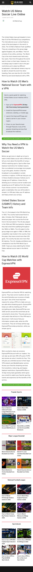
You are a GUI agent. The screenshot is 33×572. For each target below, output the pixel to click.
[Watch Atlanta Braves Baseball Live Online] (9, 445)
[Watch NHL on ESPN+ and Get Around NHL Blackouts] (24, 419)
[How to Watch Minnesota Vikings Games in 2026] (24, 507)
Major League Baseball (16, 436)
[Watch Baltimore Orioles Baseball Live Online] (9, 463)
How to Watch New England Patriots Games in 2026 (23, 497)
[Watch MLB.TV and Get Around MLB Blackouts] (9, 419)
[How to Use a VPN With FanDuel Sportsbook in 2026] (9, 533)
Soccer (8, 7)
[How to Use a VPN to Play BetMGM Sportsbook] (9, 549)
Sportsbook (16, 524)
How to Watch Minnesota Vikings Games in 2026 (22, 516)
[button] (3, 2)
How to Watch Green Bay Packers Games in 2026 (8, 516)
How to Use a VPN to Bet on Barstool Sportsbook (23, 558)
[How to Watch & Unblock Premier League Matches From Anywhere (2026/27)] (9, 401)
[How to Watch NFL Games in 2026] (24, 401)
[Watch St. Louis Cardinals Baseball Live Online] (24, 445)
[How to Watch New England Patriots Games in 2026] (24, 489)
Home (3, 7)
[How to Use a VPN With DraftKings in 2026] (24, 533)
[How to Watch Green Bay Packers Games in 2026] (9, 507)
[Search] (30, 2)
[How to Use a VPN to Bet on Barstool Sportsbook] (24, 549)
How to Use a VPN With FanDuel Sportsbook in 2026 (8, 541)
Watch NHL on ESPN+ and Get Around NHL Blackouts (23, 428)
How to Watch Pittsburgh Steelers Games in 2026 (8, 497)
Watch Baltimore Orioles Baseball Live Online (8, 472)
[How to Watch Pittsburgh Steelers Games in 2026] (9, 489)
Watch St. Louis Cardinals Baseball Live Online (24, 453)
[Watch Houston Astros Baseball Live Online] (24, 463)
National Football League (16, 480)
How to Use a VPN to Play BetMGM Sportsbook (8, 558)
